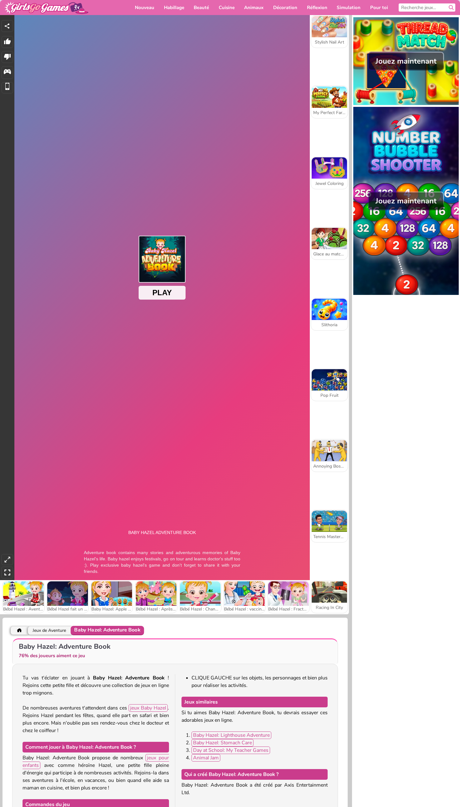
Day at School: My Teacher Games (230, 750)
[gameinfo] (7, 72)
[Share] (7, 26)
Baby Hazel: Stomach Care (222, 742)
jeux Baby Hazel (148, 708)
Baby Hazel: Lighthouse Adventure (231, 735)
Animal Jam (206, 757)
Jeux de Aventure (49, 630)
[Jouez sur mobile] (7, 88)
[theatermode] (7, 559)
